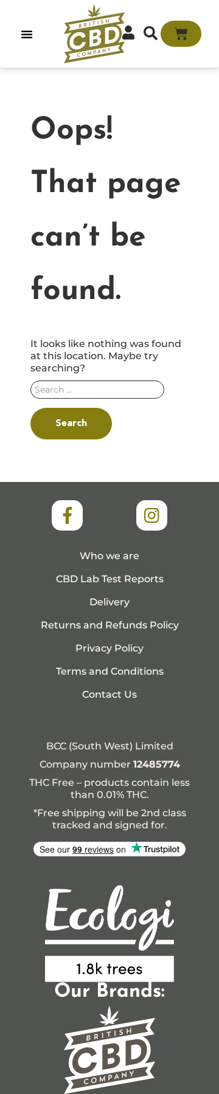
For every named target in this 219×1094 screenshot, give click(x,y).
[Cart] (181, 34)
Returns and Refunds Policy (110, 625)
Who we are (109, 556)
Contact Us (109, 694)
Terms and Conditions (110, 671)
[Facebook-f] (67, 515)
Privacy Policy (109, 648)
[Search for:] (109, 392)
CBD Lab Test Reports (110, 579)
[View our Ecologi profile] (109, 933)
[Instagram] (151, 515)
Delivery (109, 602)
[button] (27, 34)
